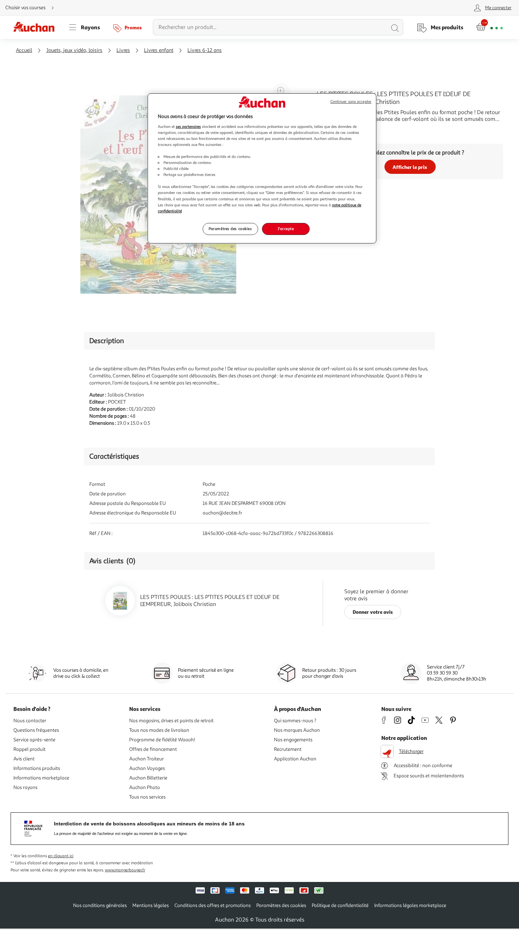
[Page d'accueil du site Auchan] (36, 27)
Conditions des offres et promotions (212, 905)
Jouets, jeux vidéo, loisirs (74, 50)
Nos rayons (25, 787)
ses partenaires (188, 126)
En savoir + (330, 129)
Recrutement (288, 749)
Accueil (24, 50)
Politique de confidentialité (340, 905)
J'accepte (286, 228)
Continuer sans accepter (350, 101)
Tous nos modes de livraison (159, 730)
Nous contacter (29, 721)
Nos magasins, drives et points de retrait (171, 721)
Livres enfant (158, 50)
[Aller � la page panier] (489, 27)
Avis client (24, 759)
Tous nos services (147, 797)
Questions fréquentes (36, 730)
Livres (123, 50)
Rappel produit (29, 749)
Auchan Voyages (147, 768)
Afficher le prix (410, 167)
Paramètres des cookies (230, 228)
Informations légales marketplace (410, 905)
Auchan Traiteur (146, 759)
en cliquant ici (60, 856)
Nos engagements (293, 740)
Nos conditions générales (100, 905)
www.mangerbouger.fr (125, 870)
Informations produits (36, 768)
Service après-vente (34, 740)
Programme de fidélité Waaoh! (162, 740)
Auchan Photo (144, 787)
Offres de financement (153, 749)
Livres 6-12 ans (204, 50)
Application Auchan (295, 759)
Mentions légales (150, 905)
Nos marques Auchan (297, 730)
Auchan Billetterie (148, 778)
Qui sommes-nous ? (295, 721)
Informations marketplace (41, 778)
